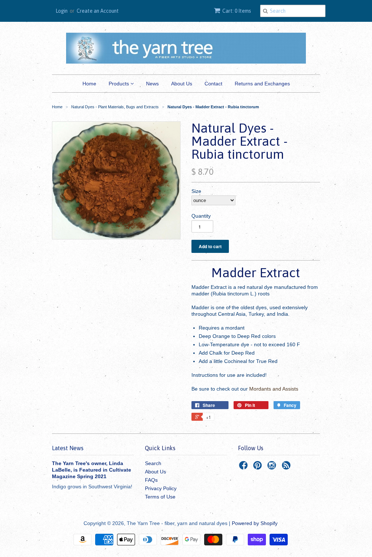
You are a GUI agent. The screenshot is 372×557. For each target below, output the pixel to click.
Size (196, 191)
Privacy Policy (161, 488)
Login (62, 11)
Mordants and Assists (274, 389)
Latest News (68, 448)
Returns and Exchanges (262, 83)
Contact (213, 83)
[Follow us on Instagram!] (272, 467)
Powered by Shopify (255, 523)
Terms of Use (160, 497)
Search (153, 463)
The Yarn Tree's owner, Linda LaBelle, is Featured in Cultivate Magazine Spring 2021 (91, 469)
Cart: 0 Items (236, 11)
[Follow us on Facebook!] (244, 467)
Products (119, 83)
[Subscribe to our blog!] (287, 467)
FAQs (151, 480)
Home (89, 83)
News (152, 83)
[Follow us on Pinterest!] (258, 467)
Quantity (201, 216)
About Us (181, 83)
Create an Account (98, 11)
